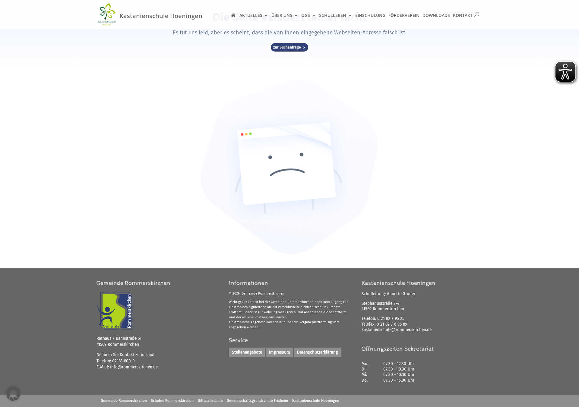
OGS (305, 15)
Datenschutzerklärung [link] (317, 352)
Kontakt (463, 15)
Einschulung (370, 15)
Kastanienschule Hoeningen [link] (315, 401)
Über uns (281, 15)
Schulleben (332, 15)
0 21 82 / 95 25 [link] (390, 318)
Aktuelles (250, 15)
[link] (134, 367)
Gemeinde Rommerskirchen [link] (124, 401)
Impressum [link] (279, 352)
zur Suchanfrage (287, 47)
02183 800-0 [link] (123, 361)
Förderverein (403, 15)
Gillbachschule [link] (210, 401)
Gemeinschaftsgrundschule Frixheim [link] (257, 401)
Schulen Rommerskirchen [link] (172, 401)
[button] (13, 393)
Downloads (436, 15)
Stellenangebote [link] (247, 352)
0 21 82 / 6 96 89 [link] (392, 324)
